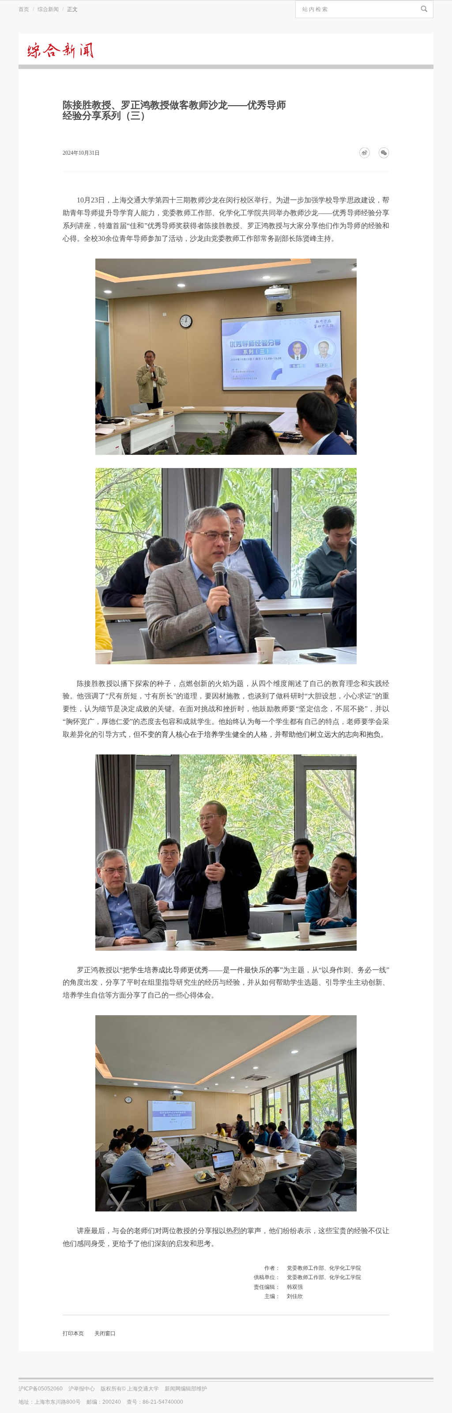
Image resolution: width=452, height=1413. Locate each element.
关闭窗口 (105, 1333)
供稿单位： (267, 1277)
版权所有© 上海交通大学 (130, 1389)
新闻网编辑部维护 (186, 1389)
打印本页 (73, 1333)
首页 (24, 9)
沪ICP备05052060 (41, 1389)
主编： (272, 1296)
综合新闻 (48, 9)
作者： (272, 1268)
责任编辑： (267, 1287)
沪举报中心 (81, 1389)
